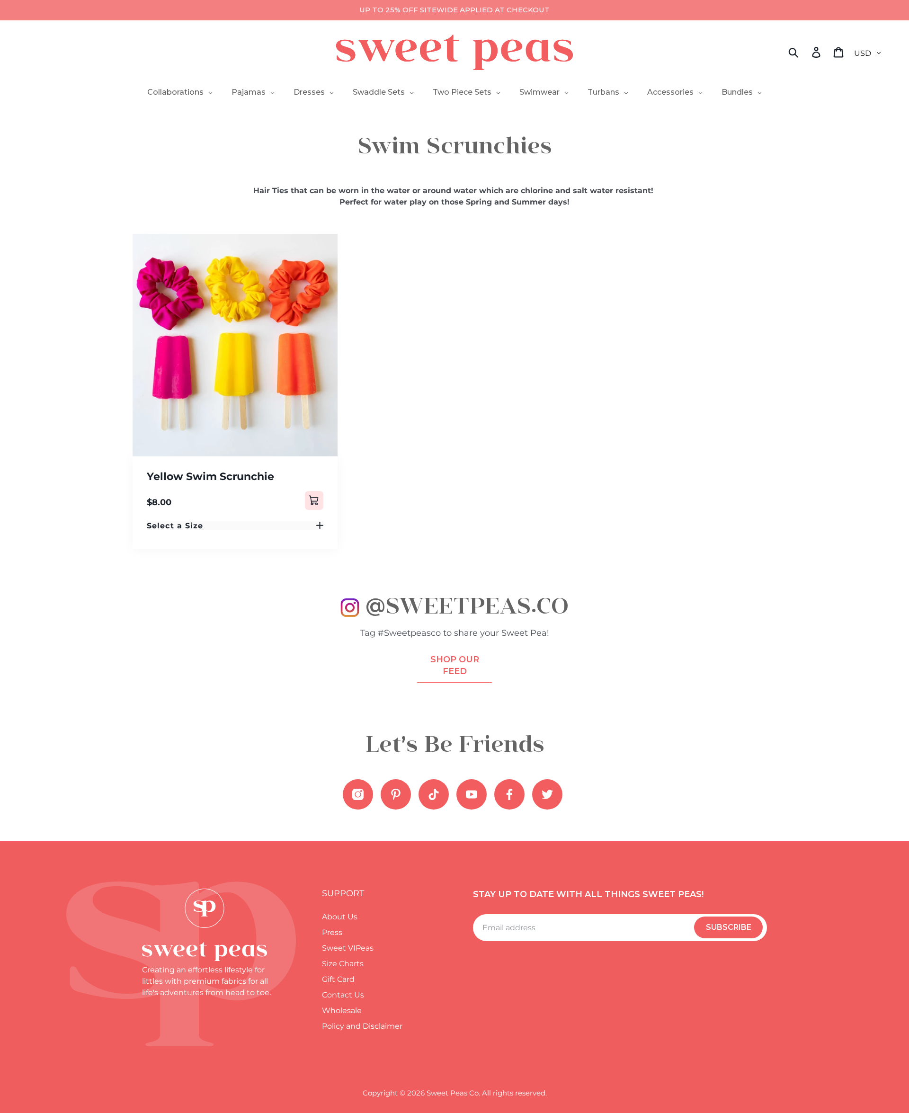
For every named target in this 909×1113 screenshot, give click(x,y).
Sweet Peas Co (453, 1092)
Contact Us (343, 994)
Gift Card (338, 979)
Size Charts (343, 963)
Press (332, 932)
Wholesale (342, 1010)
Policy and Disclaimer (362, 1026)
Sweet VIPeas (348, 948)
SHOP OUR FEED (454, 665)
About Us (339, 916)
